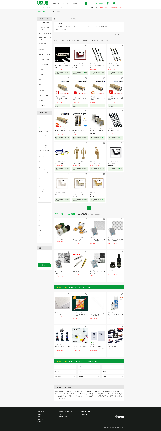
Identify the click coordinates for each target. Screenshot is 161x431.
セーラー (41, 194)
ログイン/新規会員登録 (97, 3)
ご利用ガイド (93, 7)
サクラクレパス (43, 135)
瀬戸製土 (41, 186)
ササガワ (41, 138)
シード (41, 164)
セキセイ (41, 183)
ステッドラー (42, 167)
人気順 (55, 40)
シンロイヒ (42, 158)
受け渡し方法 (40, 422)
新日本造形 (42, 156)
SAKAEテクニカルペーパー (44, 132)
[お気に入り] (108, 3)
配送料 (39, 416)
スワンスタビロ (43, 175)
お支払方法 (40, 419)
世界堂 (41, 178)
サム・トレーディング (61, 287)
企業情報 (82, 414)
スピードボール (43, 169)
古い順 (69, 40)
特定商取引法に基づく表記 (66, 411)
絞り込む (44, 265)
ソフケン (41, 200)
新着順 (62, 40)
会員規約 (39, 414)
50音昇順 (76, 40)
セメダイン (42, 192)
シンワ (41, 161)
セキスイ (41, 181)
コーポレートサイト (85, 411)
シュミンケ (42, 153)
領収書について (63, 416)
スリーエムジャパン (44, 172)
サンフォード (42, 147)
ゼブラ (41, 197)
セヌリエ (41, 189)
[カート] (114, 3)
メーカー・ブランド (51, 7)
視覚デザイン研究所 (44, 150)
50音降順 (84, 40)
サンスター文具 (43, 145)
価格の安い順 (104, 40)
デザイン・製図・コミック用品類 (64, 214)
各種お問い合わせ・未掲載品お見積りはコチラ (111, 7)
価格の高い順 (94, 40)
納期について (62, 414)
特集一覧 (62, 7)
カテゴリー (39, 7)
